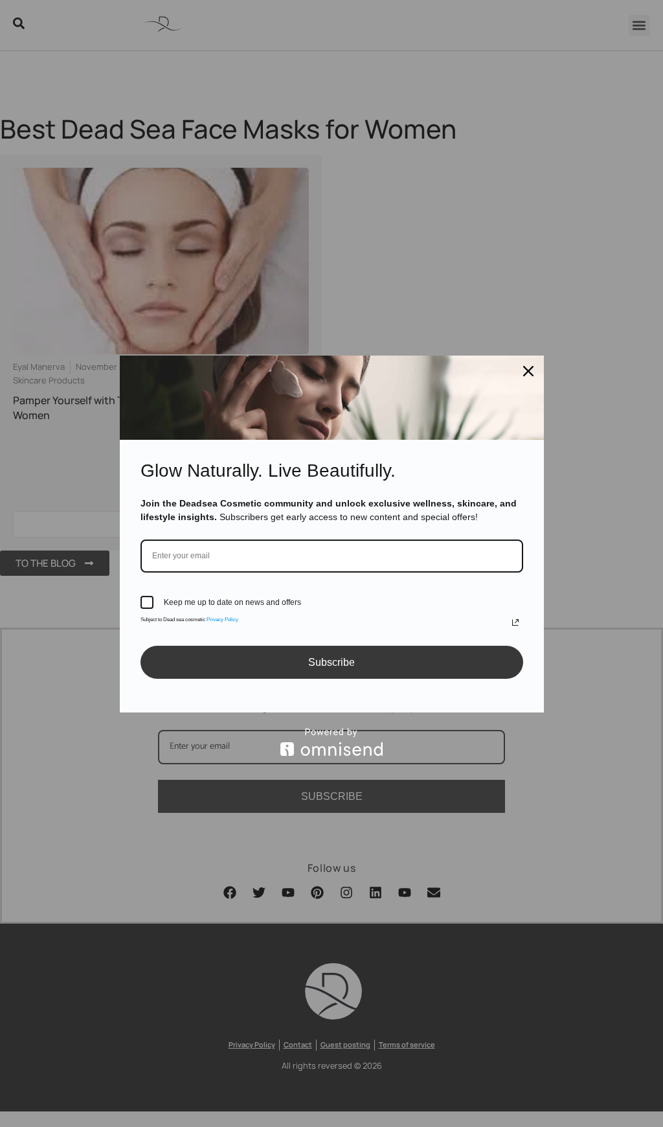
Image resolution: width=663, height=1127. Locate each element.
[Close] (528, 371)
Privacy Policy (222, 619)
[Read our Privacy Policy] (515, 622)
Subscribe (331, 662)
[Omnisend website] (332, 741)
